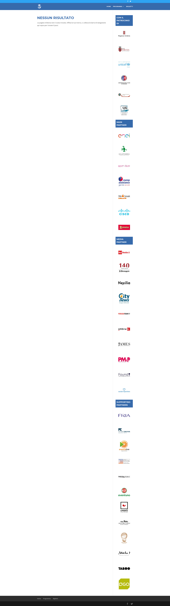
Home (109, 6)
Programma (117, 6)
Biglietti (129, 6)
